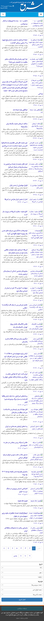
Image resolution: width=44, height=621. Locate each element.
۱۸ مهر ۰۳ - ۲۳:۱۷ (38, 245)
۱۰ (25, 556)
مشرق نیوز (27, 5)
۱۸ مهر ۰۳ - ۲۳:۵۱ (38, 105)
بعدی (15, 556)
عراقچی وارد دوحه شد (20, 109)
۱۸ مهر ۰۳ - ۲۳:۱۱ (38, 284)
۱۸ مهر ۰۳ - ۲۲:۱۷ (38, 438)
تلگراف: (25, 371)
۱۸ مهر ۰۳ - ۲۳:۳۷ (38, 138)
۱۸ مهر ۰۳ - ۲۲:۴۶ (38, 334)
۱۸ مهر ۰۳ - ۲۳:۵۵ (38, 76)
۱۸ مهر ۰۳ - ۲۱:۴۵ (38, 508)
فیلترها (40, 581)
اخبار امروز (22, 599)
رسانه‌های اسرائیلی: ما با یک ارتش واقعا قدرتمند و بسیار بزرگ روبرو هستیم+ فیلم (14, 399)
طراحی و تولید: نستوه (22, 618)
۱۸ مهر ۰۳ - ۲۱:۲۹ (38, 523)
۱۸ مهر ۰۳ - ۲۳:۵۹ (38, 35)
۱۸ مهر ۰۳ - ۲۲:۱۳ (22, 448)
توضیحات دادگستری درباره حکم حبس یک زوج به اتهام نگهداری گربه (14, 232)
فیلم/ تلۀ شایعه (22, 500)
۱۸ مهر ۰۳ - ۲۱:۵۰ (22, 494)
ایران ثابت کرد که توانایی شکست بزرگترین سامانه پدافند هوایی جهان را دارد (15, 377)
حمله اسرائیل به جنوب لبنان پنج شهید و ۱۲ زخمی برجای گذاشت (14, 41)
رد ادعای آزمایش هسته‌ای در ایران (16, 426)
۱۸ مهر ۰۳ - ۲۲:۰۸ (38, 467)
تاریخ (41, 564)
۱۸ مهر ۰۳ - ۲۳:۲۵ (38, 195)
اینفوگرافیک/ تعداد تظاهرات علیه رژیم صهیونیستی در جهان (14, 515)
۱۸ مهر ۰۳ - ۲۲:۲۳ (38, 422)
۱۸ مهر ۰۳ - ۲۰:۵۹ (38, 542)
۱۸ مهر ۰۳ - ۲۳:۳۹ (38, 119)
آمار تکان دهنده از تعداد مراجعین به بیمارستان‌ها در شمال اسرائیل (15, 166)
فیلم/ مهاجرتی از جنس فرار (18, 185)
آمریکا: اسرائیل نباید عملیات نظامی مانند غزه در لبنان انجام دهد (15, 251)
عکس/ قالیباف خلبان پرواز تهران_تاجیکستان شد (18, 326)
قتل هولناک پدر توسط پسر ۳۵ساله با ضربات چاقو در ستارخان (15, 411)
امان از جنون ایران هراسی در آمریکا (16, 199)
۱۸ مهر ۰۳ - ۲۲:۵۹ (38, 320)
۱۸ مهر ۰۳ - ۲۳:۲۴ (22, 202)
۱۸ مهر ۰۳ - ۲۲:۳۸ (38, 368)
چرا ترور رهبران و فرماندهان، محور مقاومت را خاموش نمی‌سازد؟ (16, 61)
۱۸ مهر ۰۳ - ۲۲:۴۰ (38, 349)
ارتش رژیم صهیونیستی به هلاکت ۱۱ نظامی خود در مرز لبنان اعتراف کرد (15, 355)
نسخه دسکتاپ (22, 608)
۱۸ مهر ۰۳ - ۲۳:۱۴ (38, 267)
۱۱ (20, 556)
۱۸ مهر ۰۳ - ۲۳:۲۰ (38, 226)
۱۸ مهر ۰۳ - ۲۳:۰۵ (38, 300)
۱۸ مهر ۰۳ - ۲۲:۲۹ (22, 405)
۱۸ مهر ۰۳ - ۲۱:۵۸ (38, 484)
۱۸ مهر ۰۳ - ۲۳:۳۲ (38, 160)
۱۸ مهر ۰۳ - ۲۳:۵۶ (38, 55)
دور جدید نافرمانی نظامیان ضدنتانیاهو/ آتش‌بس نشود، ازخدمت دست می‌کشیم (14, 144)
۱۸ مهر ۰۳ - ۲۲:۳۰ (38, 392)
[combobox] (22, 567)
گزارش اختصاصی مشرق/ (21, 79)
